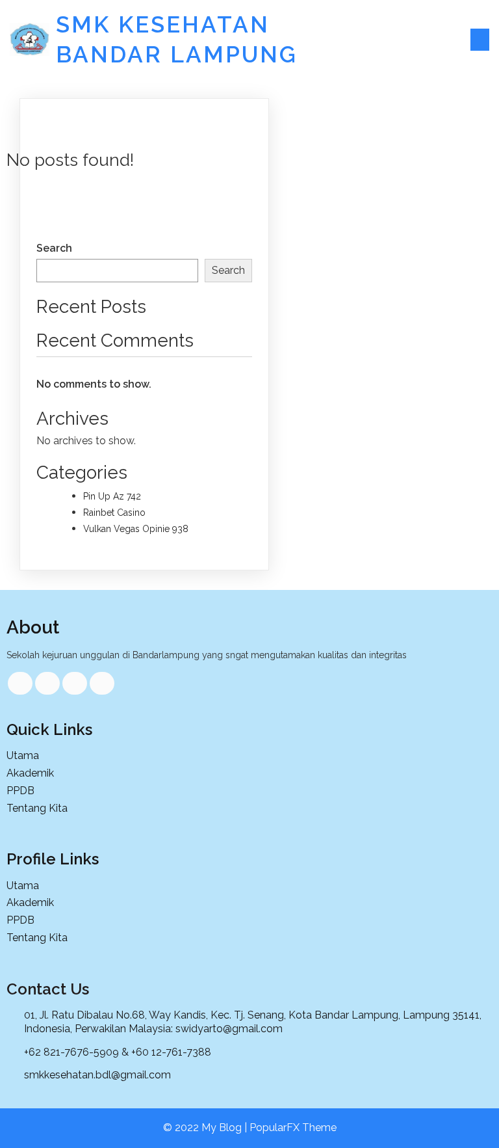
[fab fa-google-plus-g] (74, 683)
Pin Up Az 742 (112, 496)
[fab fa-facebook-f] (20, 683)
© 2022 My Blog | (206, 1127)
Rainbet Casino (114, 512)
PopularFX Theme (293, 1127)
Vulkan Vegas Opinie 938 (135, 529)
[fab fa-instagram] (102, 683)
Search (54, 248)
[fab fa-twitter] (47, 683)
